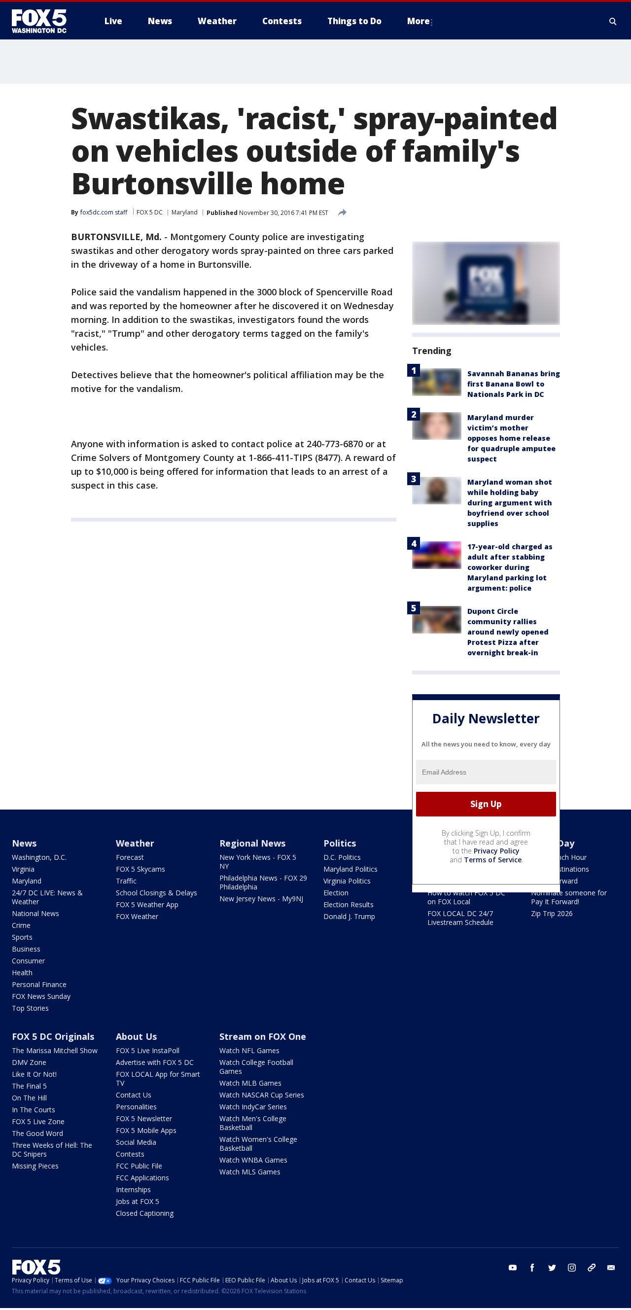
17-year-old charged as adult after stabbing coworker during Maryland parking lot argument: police (510, 567)
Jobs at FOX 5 (137, 1201)
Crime (21, 925)
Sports (22, 937)
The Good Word (37, 1133)
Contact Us (133, 1094)
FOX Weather (137, 916)
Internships (133, 1189)
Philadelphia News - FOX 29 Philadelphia (263, 882)
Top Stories (30, 1008)
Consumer (28, 960)
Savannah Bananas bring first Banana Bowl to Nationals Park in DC (513, 384)
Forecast (130, 857)
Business (26, 949)
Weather (135, 843)
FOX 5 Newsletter (144, 1118)
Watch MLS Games (249, 1171)
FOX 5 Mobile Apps (146, 1130)
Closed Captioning (145, 1213)
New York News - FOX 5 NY (257, 861)
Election (336, 892)
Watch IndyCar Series (253, 1106)
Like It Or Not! (34, 1074)
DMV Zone (29, 1062)
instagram (572, 1267)
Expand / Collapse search (613, 21)
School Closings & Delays (156, 892)
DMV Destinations (560, 869)
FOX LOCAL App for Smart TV (158, 1078)
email (611, 1267)
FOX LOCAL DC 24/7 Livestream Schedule (460, 918)
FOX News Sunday (41, 996)
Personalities (136, 1106)
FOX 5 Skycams (140, 869)
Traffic (126, 880)
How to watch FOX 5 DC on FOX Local (466, 897)
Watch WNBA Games (253, 1160)
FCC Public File (139, 1165)
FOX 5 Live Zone (38, 1121)
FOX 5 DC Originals (53, 1036)
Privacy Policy (497, 850)
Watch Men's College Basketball (252, 1123)
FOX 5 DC (150, 212)
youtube (513, 1267)
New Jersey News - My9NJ (261, 898)
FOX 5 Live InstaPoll (147, 1050)
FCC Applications (142, 1177)
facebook (532, 1267)
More (418, 21)
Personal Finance (39, 984)
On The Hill (29, 1097)
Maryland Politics (350, 869)
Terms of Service (493, 859)
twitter (552, 1267)
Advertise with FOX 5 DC (155, 1062)
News (24, 843)
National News (35, 913)
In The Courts (33, 1109)
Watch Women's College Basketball (258, 1143)
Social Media (136, 1142)
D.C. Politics (342, 857)
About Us (136, 1036)
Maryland (185, 212)
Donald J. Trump (349, 916)
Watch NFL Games (249, 1050)
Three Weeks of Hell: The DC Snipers (52, 1149)
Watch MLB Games (250, 1083)
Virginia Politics (347, 880)
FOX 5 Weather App (147, 904)
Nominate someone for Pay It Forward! (569, 897)
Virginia (23, 869)
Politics (339, 843)
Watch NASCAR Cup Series (261, 1094)
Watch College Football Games (256, 1067)
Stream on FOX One (262, 1036)
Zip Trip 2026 (552, 913)
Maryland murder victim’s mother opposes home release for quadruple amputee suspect (511, 438)
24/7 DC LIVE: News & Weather (47, 897)
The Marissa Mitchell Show (55, 1050)
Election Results (348, 904)
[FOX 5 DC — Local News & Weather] (44, 21)
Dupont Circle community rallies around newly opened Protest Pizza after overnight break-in (508, 631)
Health (22, 972)
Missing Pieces (35, 1165)
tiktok (591, 1267)
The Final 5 (29, 1086)
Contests (130, 1154)
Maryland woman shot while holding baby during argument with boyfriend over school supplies (509, 502)
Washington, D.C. (39, 857)
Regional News (252, 843)
